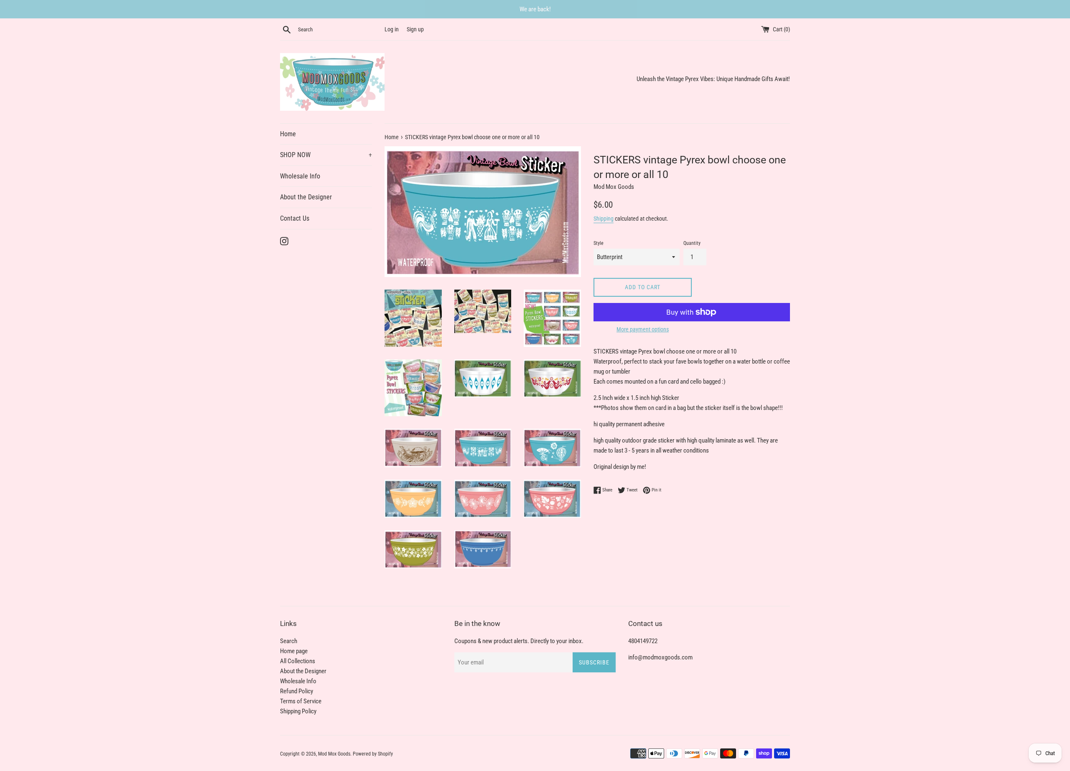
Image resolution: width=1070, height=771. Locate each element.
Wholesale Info (300, 176)
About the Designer (306, 197)
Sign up (415, 29)
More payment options (643, 329)
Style (599, 243)
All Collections (297, 661)
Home (288, 134)
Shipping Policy (298, 711)
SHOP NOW (326, 155)
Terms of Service (300, 701)
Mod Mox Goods (334, 754)
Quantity (692, 243)
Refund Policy (296, 691)
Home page (294, 651)
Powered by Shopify (373, 754)
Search (288, 641)
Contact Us (294, 218)
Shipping (604, 218)
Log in (392, 29)
